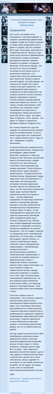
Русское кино (10, 14)
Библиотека (34, 14)
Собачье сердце (27, 25)
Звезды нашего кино (20, 14)
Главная (4, 14)
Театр (28, 14)
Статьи (40, 14)
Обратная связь (47, 14)
